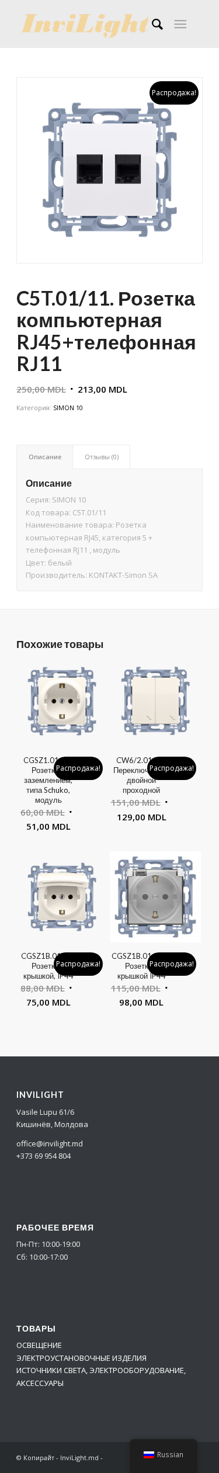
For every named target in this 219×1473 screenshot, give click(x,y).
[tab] (44, 457)
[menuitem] (151, 24)
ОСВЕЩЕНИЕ (39, 1345)
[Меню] (180, 24)
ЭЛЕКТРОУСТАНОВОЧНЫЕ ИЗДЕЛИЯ (81, 1358)
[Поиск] (151, 24)
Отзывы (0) (102, 456)
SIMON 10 (68, 407)
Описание (45, 456)
